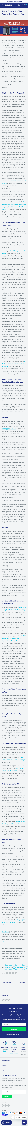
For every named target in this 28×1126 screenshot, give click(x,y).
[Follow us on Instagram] (6, 999)
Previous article (7, 982)
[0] (25, 5)
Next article (22, 982)
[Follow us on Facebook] (3, 999)
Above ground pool (6, 967)
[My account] (22, 5)
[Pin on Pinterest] (10, 973)
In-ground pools (17, 967)
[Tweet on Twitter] (13, 973)
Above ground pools (10, 967)
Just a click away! (14, 1053)
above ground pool (6, 17)
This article (5, 932)
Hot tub (14, 967)
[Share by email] (16, 973)
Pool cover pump (23, 967)
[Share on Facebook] (7, 973)
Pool (20, 967)
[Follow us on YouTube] (8, 999)
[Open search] (19, 5)
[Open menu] (2, 5)
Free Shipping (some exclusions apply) (14, 1)
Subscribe (14, 1029)
